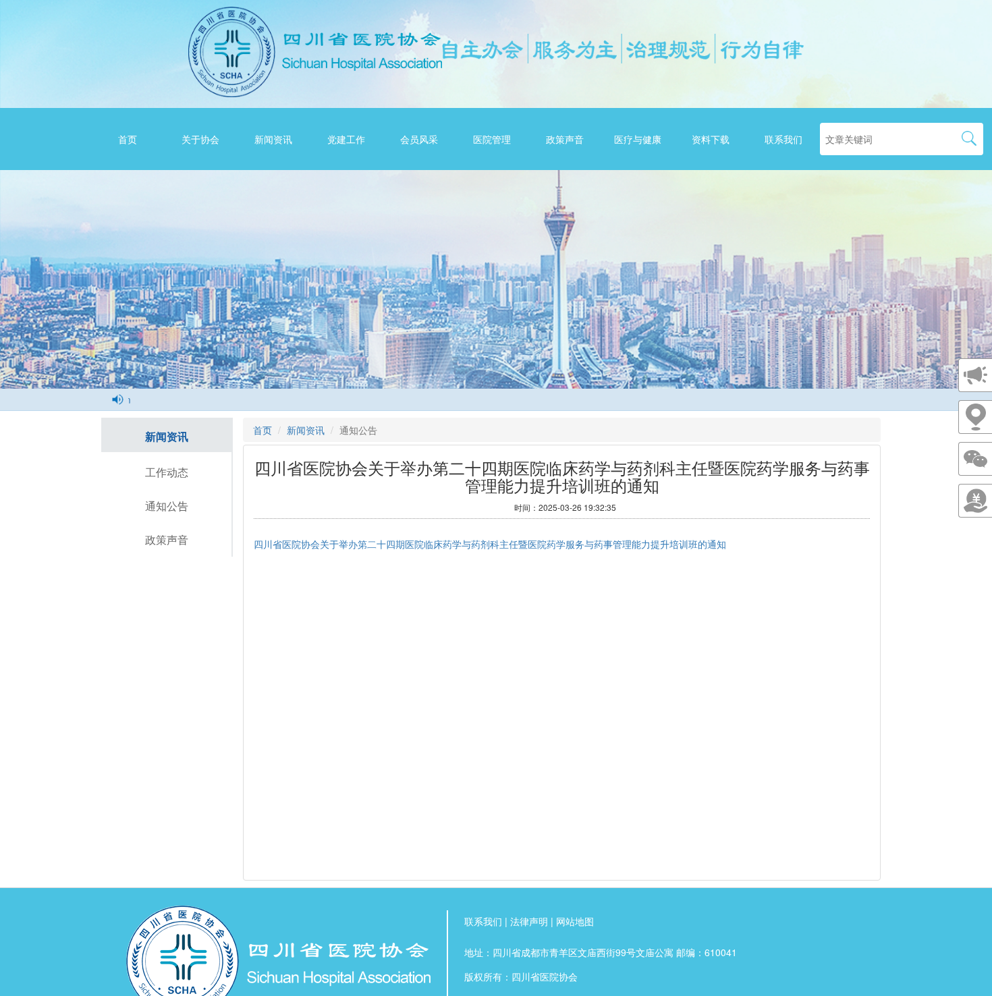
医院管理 (492, 139)
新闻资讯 (273, 139)
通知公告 (166, 506)
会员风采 (419, 139)
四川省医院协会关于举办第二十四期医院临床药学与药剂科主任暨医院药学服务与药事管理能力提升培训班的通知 (490, 545)
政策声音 (565, 139)
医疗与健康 (637, 139)
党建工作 (346, 139)
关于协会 (200, 139)
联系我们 (783, 139)
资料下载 (710, 139)
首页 (127, 139)
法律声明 (529, 921)
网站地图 (575, 921)
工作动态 (166, 472)
